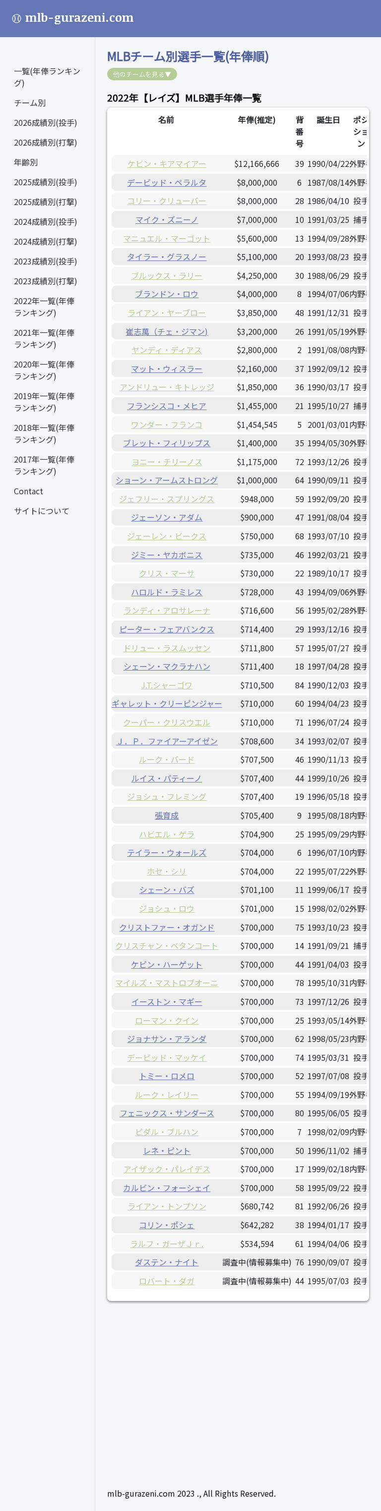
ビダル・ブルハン (166, 1132)
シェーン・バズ (166, 889)
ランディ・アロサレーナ (167, 610)
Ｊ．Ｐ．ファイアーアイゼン (167, 741)
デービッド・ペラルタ (166, 182)
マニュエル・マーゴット (166, 238)
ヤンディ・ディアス (166, 350)
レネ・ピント (166, 1150)
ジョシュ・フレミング (166, 796)
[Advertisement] (238, 1382)
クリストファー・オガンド (166, 927)
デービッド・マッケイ (166, 1057)
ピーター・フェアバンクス (166, 629)
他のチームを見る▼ (142, 74)
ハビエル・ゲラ (166, 834)
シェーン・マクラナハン (167, 666)
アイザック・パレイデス (167, 1169)
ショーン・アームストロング (167, 480)
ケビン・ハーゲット (166, 964)
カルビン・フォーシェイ (166, 1188)
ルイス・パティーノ (166, 778)
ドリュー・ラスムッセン (166, 648)
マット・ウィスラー (166, 368)
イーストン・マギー (166, 1001)
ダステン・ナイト (166, 1262)
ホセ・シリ (167, 871)
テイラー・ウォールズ (166, 852)
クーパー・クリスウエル (166, 722)
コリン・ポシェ (166, 1225)
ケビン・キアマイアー (166, 163)
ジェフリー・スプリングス (166, 499)
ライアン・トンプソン (166, 1206)
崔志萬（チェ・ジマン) (167, 331)
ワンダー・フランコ (166, 424)
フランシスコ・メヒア (166, 406)
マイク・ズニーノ (166, 219)
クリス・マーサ (166, 573)
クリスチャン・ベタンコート (166, 945)
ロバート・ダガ (166, 1281)
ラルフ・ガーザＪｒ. (166, 1244)
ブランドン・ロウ (166, 294)
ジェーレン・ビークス (166, 536)
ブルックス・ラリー (166, 275)
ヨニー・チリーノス (166, 462)
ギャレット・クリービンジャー (167, 703)
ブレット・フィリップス (166, 443)
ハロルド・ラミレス (166, 592)
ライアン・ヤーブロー (166, 312)
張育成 (167, 815)
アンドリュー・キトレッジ (167, 387)
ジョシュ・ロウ (166, 908)
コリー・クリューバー (166, 201)
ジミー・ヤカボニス (166, 555)
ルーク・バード (166, 759)
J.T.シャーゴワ (166, 685)
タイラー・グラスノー (166, 256)
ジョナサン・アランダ (166, 1038)
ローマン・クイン (166, 1020)
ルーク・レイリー (166, 1094)
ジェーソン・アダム (166, 517)
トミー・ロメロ (166, 1076)
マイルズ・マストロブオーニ (166, 983)
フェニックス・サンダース (167, 1113)
